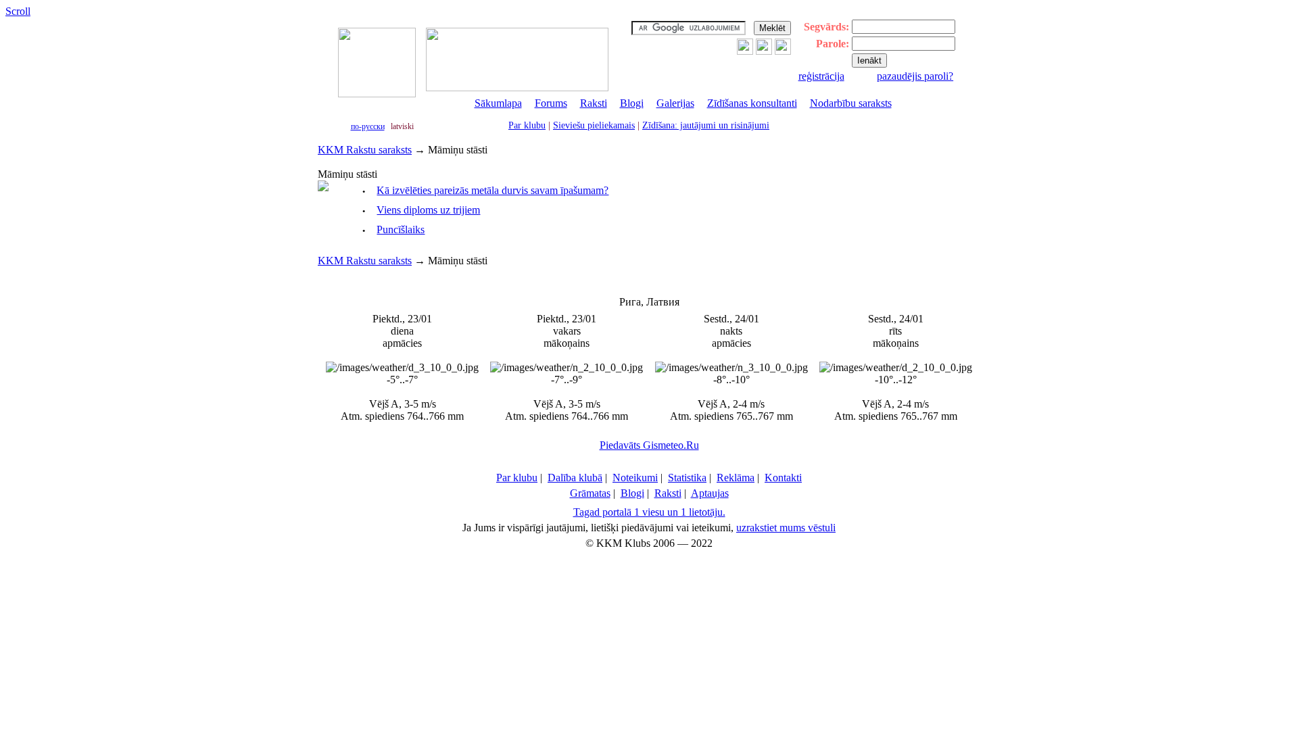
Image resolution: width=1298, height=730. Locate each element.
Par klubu (527, 125)
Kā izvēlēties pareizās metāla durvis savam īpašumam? (492, 190)
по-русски (368, 126)
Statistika (687, 477)
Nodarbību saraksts (851, 103)
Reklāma (735, 477)
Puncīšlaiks (401, 229)
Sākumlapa (498, 103)
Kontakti (783, 477)
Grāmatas (590, 493)
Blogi (632, 103)
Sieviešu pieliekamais (594, 125)
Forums (551, 103)
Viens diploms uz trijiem (428, 210)
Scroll (17, 11)
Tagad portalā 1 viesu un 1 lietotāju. (649, 512)
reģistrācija (821, 76)
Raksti (593, 103)
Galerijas (675, 103)
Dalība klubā (575, 477)
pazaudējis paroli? (915, 76)
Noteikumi (635, 477)
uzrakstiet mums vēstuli (786, 527)
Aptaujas (710, 493)
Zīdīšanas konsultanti (752, 103)
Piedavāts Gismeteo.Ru (649, 445)
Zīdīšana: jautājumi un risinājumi (705, 125)
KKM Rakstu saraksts (365, 149)
